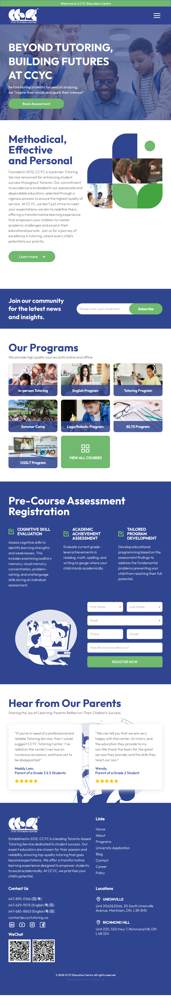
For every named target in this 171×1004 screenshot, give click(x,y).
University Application (113, 848)
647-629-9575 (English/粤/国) (31, 905)
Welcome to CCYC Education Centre (86, 3)
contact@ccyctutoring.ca (28, 917)
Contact (102, 860)
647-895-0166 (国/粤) (25, 899)
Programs (103, 841)
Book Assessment (36, 103)
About (100, 835)
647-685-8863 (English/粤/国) (31, 911)
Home (100, 829)
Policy (100, 872)
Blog (99, 854)
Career (101, 866)
